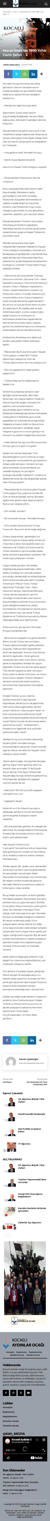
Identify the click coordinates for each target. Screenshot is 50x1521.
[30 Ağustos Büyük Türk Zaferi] (9, 1102)
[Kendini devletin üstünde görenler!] (9, 1211)
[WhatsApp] (25, 74)
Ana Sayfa (6, 12)
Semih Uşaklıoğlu (11, 65)
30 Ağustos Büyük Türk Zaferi (18, 1474)
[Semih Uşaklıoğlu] (11, 1062)
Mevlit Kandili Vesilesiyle (31, 1114)
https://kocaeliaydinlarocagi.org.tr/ (31, 1063)
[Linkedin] (33, 74)
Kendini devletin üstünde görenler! (32, 1209)
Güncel (6, 1478)
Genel (5, 1493)
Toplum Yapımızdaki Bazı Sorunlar (20, 1482)
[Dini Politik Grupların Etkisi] (9, 1132)
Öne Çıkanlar (9, 1486)
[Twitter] (16, 74)
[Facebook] (8, 74)
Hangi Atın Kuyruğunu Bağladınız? (30, 1195)
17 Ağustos (24, 1143)
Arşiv (15, 12)
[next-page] (9, 1235)
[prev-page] (4, 1235)
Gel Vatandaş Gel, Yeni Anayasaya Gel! (37, 1083)
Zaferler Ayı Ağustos (29, 1222)
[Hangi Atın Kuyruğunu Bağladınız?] (9, 1197)
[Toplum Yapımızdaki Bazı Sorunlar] (9, 1182)
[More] (41, 74)
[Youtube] (28, 1393)
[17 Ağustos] (9, 1147)
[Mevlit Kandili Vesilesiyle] (9, 1117)
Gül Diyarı (7, 1082)
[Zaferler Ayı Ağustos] (9, 1226)
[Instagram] (13, 1393)
